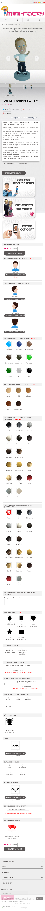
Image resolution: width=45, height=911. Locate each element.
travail (33, 152)
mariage (20, 152)
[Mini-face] (22, 10)
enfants (29, 152)
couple (4, 154)
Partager (16, 110)
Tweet (6, 110)
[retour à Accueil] (2, 24)
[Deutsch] (44, 2)
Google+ (27, 110)
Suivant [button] (37, 58)
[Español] (39, 2)
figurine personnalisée (21, 122)
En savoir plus (8, 906)
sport (24, 152)
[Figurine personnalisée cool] (10, 88)
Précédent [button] (8, 58)
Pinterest (7, 113)
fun (37, 152)
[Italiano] (41, 2)
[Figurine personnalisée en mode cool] (31, 87)
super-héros (16, 154)
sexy (8, 154)
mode (10, 154)
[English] (36, 2)
